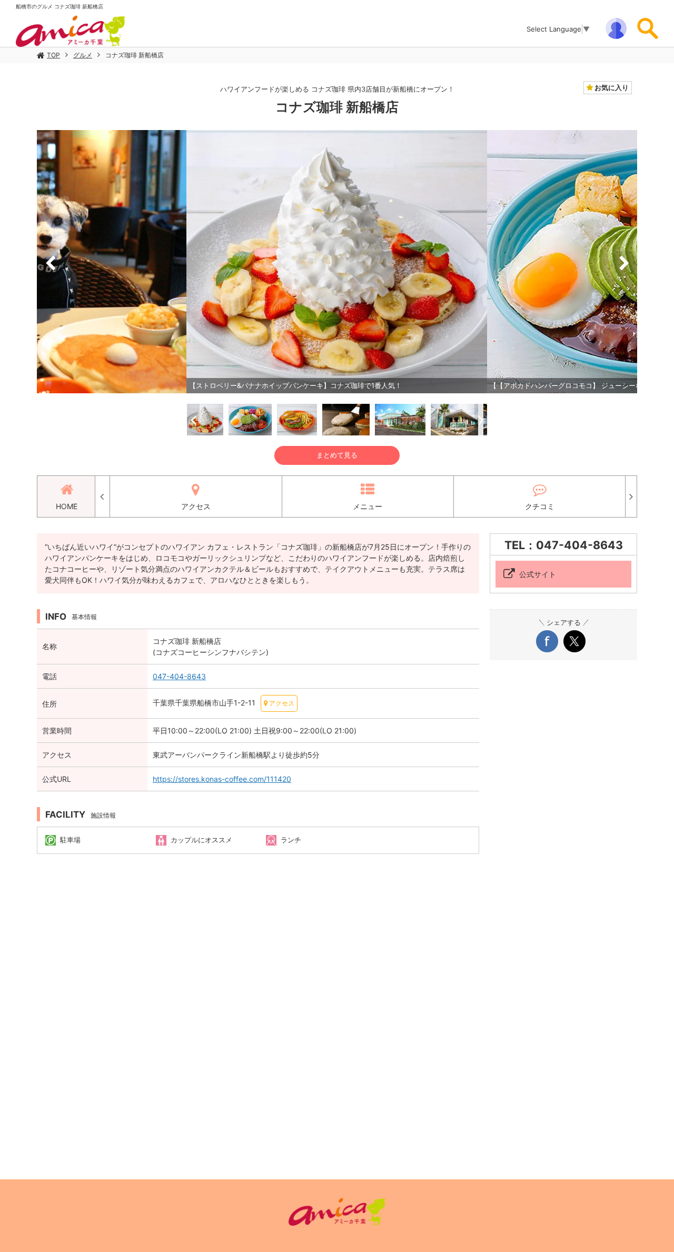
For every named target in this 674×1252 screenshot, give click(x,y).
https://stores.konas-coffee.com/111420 (222, 778)
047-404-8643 (179, 676)
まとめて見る (337, 455)
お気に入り (611, 87)
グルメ (82, 55)
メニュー (367, 506)
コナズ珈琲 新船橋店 (134, 55)
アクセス (196, 506)
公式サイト (537, 574)
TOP (53, 55)
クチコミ (539, 506)
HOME (66, 506)
